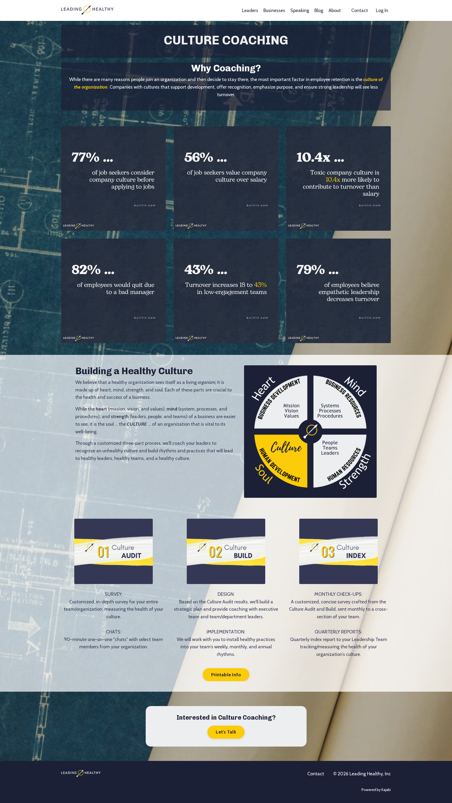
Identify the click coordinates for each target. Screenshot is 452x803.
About (335, 10)
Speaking (299, 10)
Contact (359, 10)
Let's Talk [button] (226, 732)
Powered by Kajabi (376, 789)
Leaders (250, 10)
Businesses (274, 10)
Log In (382, 10)
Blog (318, 10)
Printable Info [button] (226, 675)
